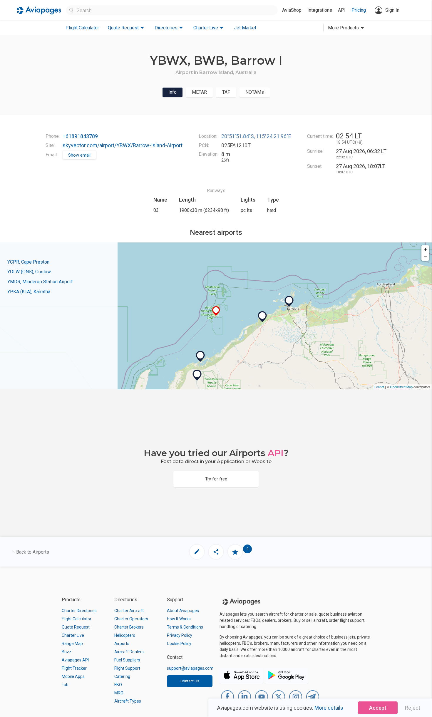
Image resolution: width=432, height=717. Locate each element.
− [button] (425, 257)
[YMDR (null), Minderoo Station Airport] (197, 375)
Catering (122, 676)
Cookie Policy (179, 643)
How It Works (179, 619)
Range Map (72, 643)
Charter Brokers (129, 627)
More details (328, 708)
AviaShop (292, 10)
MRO (118, 693)
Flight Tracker (74, 668)
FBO (118, 684)
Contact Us (189, 681)
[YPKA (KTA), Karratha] (289, 301)
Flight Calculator (82, 28)
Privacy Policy (179, 635)
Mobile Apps (73, 676)
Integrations (319, 10)
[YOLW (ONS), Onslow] (200, 356)
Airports (121, 643)
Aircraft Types (127, 701)
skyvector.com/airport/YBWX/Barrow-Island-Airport (122, 145)
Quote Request (76, 627)
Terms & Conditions (185, 627)
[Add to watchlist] (235, 552)
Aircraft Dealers (129, 651)
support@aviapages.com (190, 668)
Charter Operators (131, 619)
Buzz (66, 651)
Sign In (392, 10)
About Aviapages (183, 610)
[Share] (216, 552)
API (342, 10)
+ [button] (425, 249)
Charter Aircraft (129, 610)
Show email (79, 155)
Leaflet (379, 386)
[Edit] (197, 552)
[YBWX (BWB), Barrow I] (216, 311)
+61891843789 (80, 136)
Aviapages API (75, 660)
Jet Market (245, 28)
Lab (65, 684)
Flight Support (127, 668)
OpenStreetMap (401, 386)
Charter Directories (79, 610)
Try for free (216, 479)
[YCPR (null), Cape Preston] (262, 316)
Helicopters (124, 635)
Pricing (358, 10)
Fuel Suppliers (127, 660)
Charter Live (73, 635)
